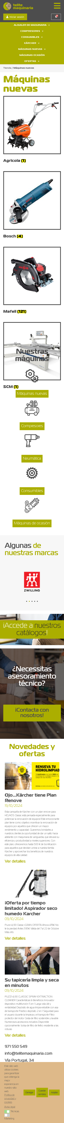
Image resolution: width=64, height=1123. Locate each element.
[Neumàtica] (32, 441)
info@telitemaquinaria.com (28, 1053)
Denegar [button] (29, 1092)
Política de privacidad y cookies (10, 1098)
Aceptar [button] (54, 1092)
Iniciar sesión (17, 16)
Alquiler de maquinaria (30, 25)
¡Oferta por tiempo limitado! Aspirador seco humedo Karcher (31, 908)
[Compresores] (32, 409)
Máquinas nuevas (30, 49)
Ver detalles (15, 861)
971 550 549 (16, 1046)
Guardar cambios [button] (42, 1092)
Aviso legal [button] (9, 1107)
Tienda (7, 68)
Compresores (30, 31)
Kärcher (30, 43)
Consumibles (30, 37)
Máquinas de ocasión (32, 523)
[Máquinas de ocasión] (32, 506)
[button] (26, 601)
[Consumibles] (32, 474)
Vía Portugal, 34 (19, 1060)
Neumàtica (32, 458)
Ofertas (30, 61)
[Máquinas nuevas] (32, 376)
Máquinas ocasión (32, 55)
